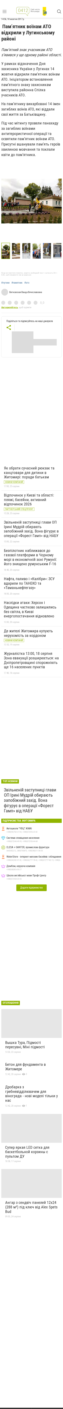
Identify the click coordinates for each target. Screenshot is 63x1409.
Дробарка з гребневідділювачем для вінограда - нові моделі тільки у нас (31, 1094)
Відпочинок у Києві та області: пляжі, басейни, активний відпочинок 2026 (29, 499)
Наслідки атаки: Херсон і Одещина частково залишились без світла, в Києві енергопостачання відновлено (30, 609)
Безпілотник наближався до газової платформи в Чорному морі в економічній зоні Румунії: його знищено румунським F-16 (30, 557)
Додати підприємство (31, 887)
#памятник (16, 282)
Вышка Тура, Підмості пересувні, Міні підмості (25, 1044)
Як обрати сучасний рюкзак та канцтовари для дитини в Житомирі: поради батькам (29, 472)
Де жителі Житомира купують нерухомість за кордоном (28, 633)
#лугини (5, 282)
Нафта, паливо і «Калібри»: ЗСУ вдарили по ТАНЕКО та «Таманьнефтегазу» (29, 583)
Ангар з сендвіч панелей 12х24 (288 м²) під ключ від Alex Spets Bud (31, 1207)
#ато (26, 282)
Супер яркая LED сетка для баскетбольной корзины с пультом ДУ (27, 1152)
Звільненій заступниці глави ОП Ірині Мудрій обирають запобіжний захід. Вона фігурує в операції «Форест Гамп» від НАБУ (31, 529)
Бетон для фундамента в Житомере (25, 1066)
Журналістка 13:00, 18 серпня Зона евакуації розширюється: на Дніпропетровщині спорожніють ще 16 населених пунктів (31, 660)
